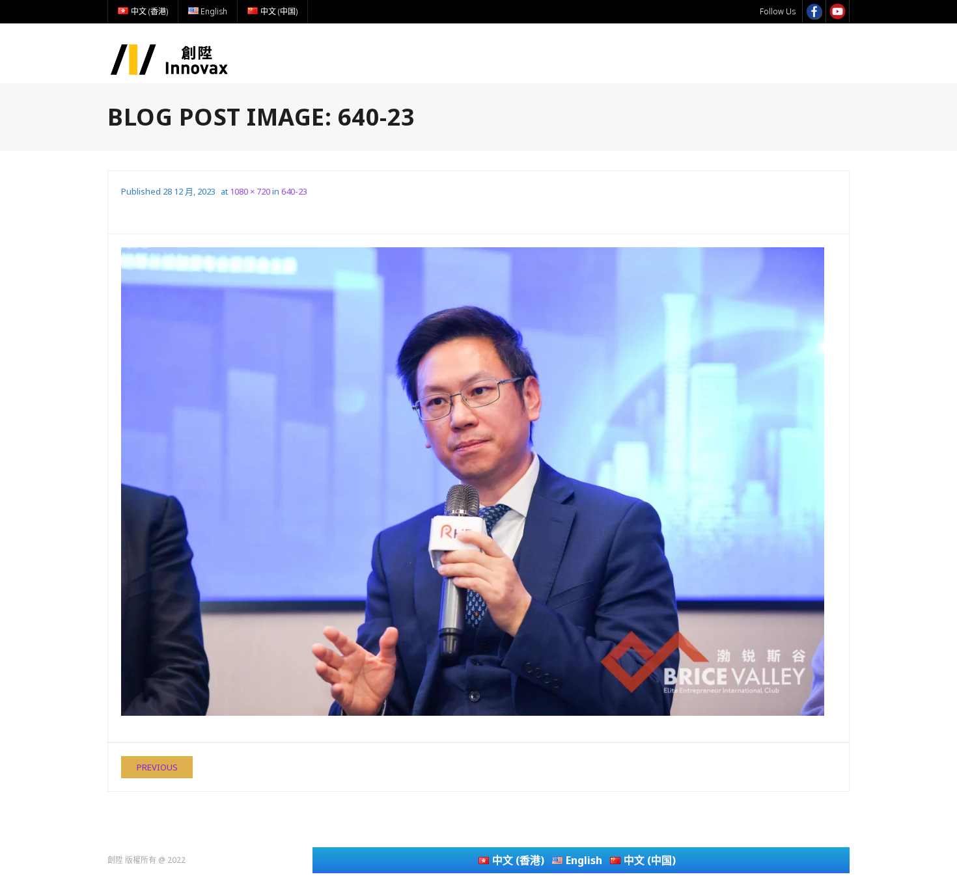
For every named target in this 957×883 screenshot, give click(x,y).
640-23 (294, 191)
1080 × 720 (250, 191)
